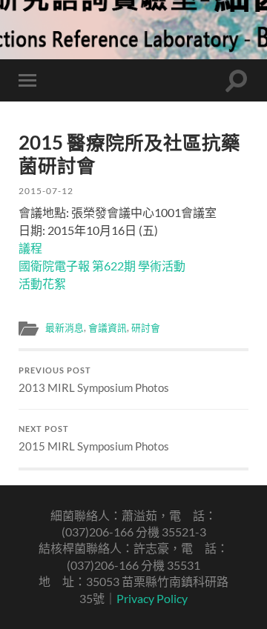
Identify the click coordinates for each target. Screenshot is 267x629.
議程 (30, 248)
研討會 (145, 327)
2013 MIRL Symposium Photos (94, 380)
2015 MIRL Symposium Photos (94, 439)
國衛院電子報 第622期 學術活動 (102, 266)
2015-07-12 (46, 190)
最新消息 (64, 327)
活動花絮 (42, 283)
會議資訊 (107, 327)
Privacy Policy (152, 598)
